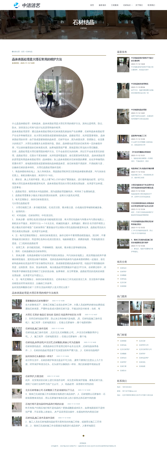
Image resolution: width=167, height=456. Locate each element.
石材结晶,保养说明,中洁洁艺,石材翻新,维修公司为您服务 (52, 342)
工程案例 (114, 5)
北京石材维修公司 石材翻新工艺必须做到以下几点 (49, 390)
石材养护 (46, 255)
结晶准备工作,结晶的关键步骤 (142, 168)
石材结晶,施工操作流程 (36, 328)
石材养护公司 (144, 345)
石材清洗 (142, 362)
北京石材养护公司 (145, 349)
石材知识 (127, 5)
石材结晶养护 (144, 358)
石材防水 (123, 370)
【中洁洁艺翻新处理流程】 (141, 152)
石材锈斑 (123, 286)
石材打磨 (123, 366)
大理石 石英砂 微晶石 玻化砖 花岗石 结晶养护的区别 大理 (53, 314)
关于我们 (139, 5)
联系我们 (151, 5)
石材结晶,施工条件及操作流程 (40, 417)
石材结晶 (29, 51)
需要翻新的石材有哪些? (36, 300)
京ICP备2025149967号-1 (68, 446)
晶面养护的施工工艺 (139, 136)
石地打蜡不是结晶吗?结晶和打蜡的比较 (44, 404)
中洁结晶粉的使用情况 (139, 84)
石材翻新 (123, 275)
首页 (92, 5)
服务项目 (102, 5)
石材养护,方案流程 (34, 376)
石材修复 (142, 366)
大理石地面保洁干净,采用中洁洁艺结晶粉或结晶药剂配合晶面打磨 (142, 188)
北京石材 (123, 282)
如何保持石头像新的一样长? (39, 356)
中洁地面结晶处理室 (139, 110)
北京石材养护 (125, 349)
